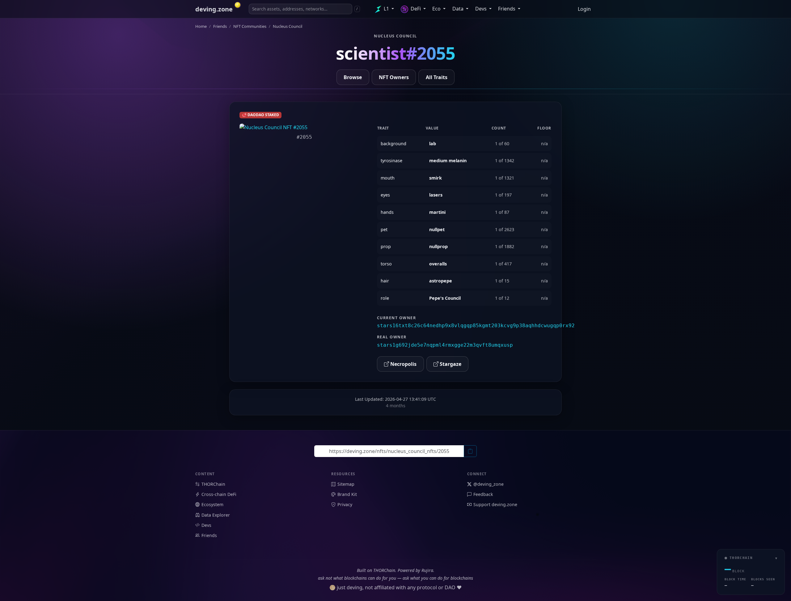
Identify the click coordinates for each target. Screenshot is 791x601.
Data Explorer (215, 515)
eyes (385, 195)
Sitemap (345, 484)
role (385, 298)
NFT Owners (394, 77)
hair (385, 281)
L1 (386, 8)
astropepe (440, 281)
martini (437, 212)
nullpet (437, 229)
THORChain (213, 484)
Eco (437, 8)
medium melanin (448, 160)
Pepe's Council (445, 298)
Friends (507, 8)
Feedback (483, 494)
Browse (353, 77)
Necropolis (403, 364)
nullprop (438, 246)
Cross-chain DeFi (218, 494)
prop (386, 246)
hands (387, 212)
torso (386, 264)
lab (432, 143)
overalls (438, 264)
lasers (435, 195)
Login (584, 9)
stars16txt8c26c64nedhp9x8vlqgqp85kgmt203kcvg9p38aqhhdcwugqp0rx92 (476, 325)
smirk (435, 178)
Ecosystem (212, 504)
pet (384, 229)
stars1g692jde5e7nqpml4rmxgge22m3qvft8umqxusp (445, 345)
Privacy (344, 504)
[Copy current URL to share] (470, 451)
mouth (388, 178)
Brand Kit (347, 494)
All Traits (436, 77)
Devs (481, 8)
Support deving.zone (495, 504)
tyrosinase (391, 160)
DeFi (415, 8)
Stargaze (449, 364)
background (393, 143)
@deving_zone (488, 484)
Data (458, 8)
